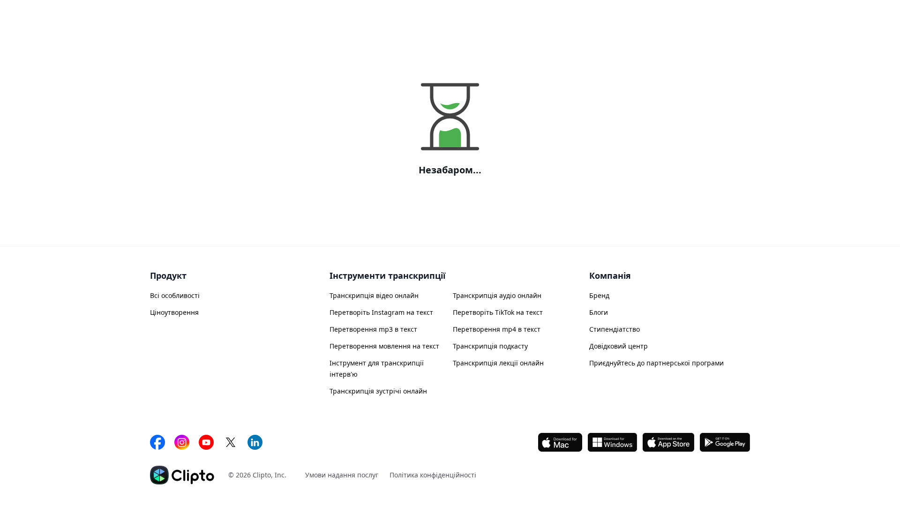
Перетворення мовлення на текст (384, 346)
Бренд (599, 295)
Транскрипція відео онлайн (374, 295)
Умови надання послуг (341, 474)
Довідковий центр (618, 346)
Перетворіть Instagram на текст (381, 312)
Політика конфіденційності (433, 474)
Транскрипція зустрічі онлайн (378, 391)
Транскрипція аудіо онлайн (497, 295)
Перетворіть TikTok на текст (498, 312)
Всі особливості (175, 295)
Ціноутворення (174, 312)
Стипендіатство (614, 329)
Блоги (598, 312)
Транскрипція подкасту (490, 346)
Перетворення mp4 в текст (496, 329)
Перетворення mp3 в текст (373, 329)
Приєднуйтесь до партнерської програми (656, 362)
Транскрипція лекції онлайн (498, 362)
